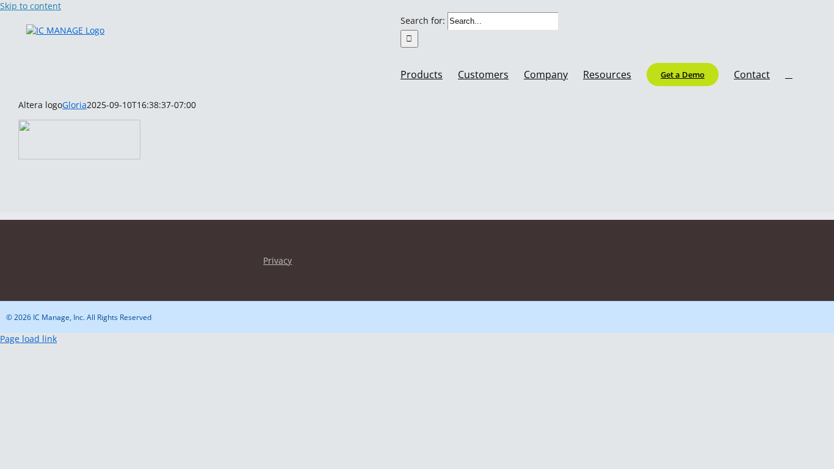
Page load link (28, 338)
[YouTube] (32, 253)
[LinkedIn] (12, 253)
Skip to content (30, 6)
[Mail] (53, 253)
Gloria (74, 105)
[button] (788, 73)
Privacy (277, 260)
